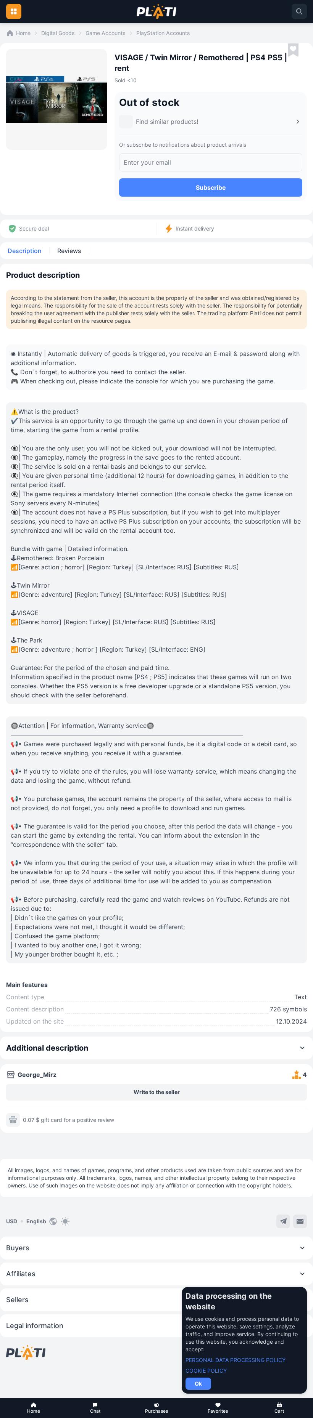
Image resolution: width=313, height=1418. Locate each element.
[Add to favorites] (293, 50)
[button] (34, 1408)
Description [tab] (25, 251)
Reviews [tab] (69, 251)
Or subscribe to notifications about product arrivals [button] (182, 144)
